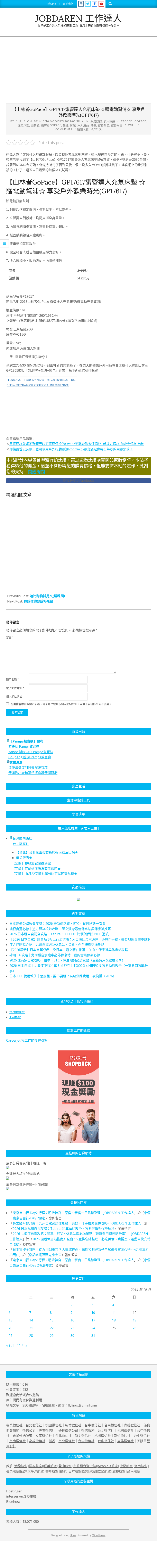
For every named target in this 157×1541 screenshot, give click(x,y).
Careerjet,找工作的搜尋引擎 (26, 1040)
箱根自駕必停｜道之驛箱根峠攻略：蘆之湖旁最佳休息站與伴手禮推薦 (60, 929)
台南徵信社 (112, 1425)
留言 (9, 637)
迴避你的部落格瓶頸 (38, 601)
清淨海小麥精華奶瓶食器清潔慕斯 (32, 773)
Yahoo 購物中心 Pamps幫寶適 (30, 752)
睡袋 (93, 125)
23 (72, 1328)
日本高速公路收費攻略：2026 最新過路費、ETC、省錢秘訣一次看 (57, 923)
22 (52, 1328)
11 (114, 1312)
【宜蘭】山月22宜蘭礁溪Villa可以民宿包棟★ (44, 873)
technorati (17, 1012)
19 (134, 1320)
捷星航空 (126, 1466)
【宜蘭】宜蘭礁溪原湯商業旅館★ (36, 868)
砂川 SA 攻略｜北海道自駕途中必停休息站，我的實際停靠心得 (54, 955)
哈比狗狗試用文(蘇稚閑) (47, 596)
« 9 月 (10, 1345)
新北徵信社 (83, 1435)
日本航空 (74, 1471)
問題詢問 (36, 471)
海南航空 (140, 1466)
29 (52, 1335)
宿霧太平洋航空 (32, 1471)
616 (25, 1384)
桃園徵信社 (53, 1425)
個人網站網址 (14, 696)
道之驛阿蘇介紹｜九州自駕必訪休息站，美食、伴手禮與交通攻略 (56, 944)
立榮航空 (104, 1471)
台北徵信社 (34, 1425)
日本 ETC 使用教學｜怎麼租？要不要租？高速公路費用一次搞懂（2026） (62, 976)
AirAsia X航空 (108, 1466)
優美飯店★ (24, 857)
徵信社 (17, 1425)
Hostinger (14, 1491)
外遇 (22, 1435)
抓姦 (9, 1430)
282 (25, 1389)
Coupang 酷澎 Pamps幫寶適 (29, 757)
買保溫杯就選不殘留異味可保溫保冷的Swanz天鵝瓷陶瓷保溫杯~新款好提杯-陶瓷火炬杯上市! (76, 444)
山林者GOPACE (51, 125)
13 (10, 1320)
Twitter (15, 1017)
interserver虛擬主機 (21, 1496)
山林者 (35, 125)
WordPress (98, 1535)
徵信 (84, 1430)
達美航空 (50, 1466)
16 (72, 1320)
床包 (73, 125)
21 (31, 1328)
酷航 (63, 1471)
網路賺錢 (96, 121)
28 (31, 1335)
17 (93, 1320)
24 (93, 1328)
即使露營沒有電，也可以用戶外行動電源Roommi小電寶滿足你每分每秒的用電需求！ (71, 449)
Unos (73, 1535)
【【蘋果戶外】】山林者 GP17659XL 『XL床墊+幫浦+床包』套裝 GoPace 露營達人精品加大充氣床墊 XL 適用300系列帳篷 (41, 382)
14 (31, 1320)
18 (114, 1320)
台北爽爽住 (21, 844)
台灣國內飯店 (22, 838)
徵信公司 (29, 1430)
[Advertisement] (78, 67)
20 (10, 1328)
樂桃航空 (89, 1471)
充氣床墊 (23, 125)
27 (10, 1335)
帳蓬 (65, 125)
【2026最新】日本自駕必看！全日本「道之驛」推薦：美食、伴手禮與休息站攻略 (68, 950)
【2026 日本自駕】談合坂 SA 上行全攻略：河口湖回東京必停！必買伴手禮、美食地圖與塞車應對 (80, 939)
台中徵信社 (93, 1425)
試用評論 (109, 121)
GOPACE (140, 121)
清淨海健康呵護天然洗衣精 (28, 767)
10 (93, 1312)
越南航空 (133, 1471)
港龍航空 (20, 1466)
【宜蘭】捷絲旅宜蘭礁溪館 (31, 863)
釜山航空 (65, 1466)
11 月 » (22, 1345)
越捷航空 (119, 1471)
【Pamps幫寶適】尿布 (26, 741)
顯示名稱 (12, 679)
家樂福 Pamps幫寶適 (23, 746)
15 (52, 1320)
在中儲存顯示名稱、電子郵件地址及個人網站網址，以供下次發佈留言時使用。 (61, 703)
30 (72, 1335)
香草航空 (51, 1471)
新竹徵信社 (73, 1425)
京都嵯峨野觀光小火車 (45, 1255)
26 (134, 1328)
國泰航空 (35, 1466)
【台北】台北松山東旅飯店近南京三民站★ (47, 852)
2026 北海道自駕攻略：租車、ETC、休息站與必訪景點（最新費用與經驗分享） (67, 960)
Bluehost (13, 1501)
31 (93, 1335)
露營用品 (116, 125)
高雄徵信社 (132, 1425)
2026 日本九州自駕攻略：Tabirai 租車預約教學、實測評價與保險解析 (63, 1228)
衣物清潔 (15, 762)
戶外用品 (83, 125)
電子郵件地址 (15, 688)
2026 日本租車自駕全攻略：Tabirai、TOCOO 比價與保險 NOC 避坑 (59, 934)
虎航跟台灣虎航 (84, 1466)
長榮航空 (12, 1471)
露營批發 (103, 125)
